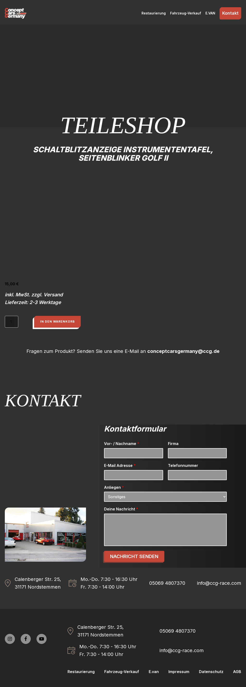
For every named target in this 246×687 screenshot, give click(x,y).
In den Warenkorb (57, 321)
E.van (154, 671)
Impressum (178, 671)
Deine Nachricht (121, 509)
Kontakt (230, 13)
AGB (237, 671)
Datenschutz (211, 671)
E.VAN (210, 13)
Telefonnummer (183, 465)
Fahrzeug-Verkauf (185, 13)
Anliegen (114, 487)
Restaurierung (153, 13)
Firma (173, 443)
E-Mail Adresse (120, 465)
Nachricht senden (134, 556)
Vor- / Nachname (121, 443)
